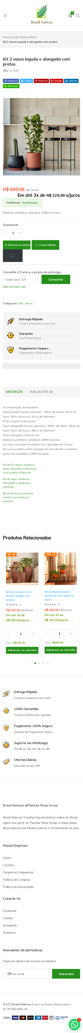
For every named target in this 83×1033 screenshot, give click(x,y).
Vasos (29, 303)
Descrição (14, 392)
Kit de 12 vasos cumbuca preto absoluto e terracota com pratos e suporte (20, 468)
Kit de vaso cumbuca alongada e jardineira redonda (16, 483)
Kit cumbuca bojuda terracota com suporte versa (59, 595)
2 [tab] (39, 663)
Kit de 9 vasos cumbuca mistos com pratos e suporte (18, 497)
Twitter (8, 918)
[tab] (14, 391)
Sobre (7, 858)
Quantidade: (11, 225)
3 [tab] (43, 663)
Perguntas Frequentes (18, 872)
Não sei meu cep (14, 286)
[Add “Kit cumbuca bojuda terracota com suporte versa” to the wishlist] (72, 558)
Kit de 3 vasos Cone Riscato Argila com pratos (18, 596)
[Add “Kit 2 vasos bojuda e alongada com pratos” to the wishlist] (13, 255)
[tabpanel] (22, 603)
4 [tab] (48, 663)
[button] (33, 568)
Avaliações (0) (41, 392)
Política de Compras (16, 880)
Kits (21, 303)
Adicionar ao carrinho (19, 245)
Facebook (9, 911)
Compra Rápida (47, 245)
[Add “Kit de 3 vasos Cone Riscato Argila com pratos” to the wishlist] (33, 558)
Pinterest (9, 933)
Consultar (55, 279)
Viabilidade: (13, 202)
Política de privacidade (18, 887)
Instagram (10, 925)
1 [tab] (35, 663)
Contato (8, 865)
